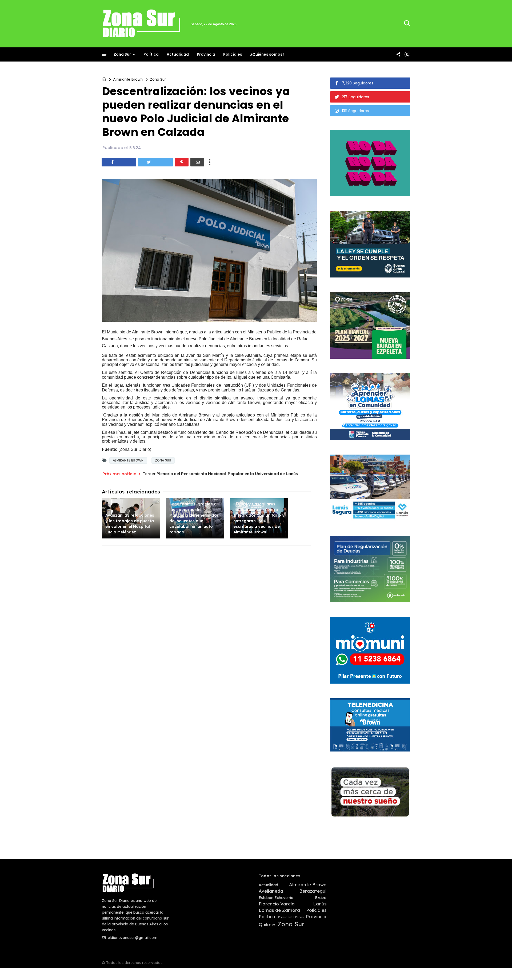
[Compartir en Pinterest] (182, 162)
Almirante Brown (128, 79)
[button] (407, 54)
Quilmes (267, 924)
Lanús (319, 903)
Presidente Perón (291, 917)
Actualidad (178, 54)
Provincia (206, 54)
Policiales (232, 54)
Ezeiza (320, 898)
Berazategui (312, 891)
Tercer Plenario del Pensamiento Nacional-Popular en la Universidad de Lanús (220, 473)
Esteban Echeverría (276, 898)
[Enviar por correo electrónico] (197, 162)
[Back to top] (499, 955)
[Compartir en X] (155, 162)
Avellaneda (271, 891)
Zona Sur (122, 54)
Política (151, 54)
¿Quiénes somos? (267, 54)
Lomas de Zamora (279, 910)
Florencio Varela (277, 903)
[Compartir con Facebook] (119, 162)
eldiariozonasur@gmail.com (132, 937)
